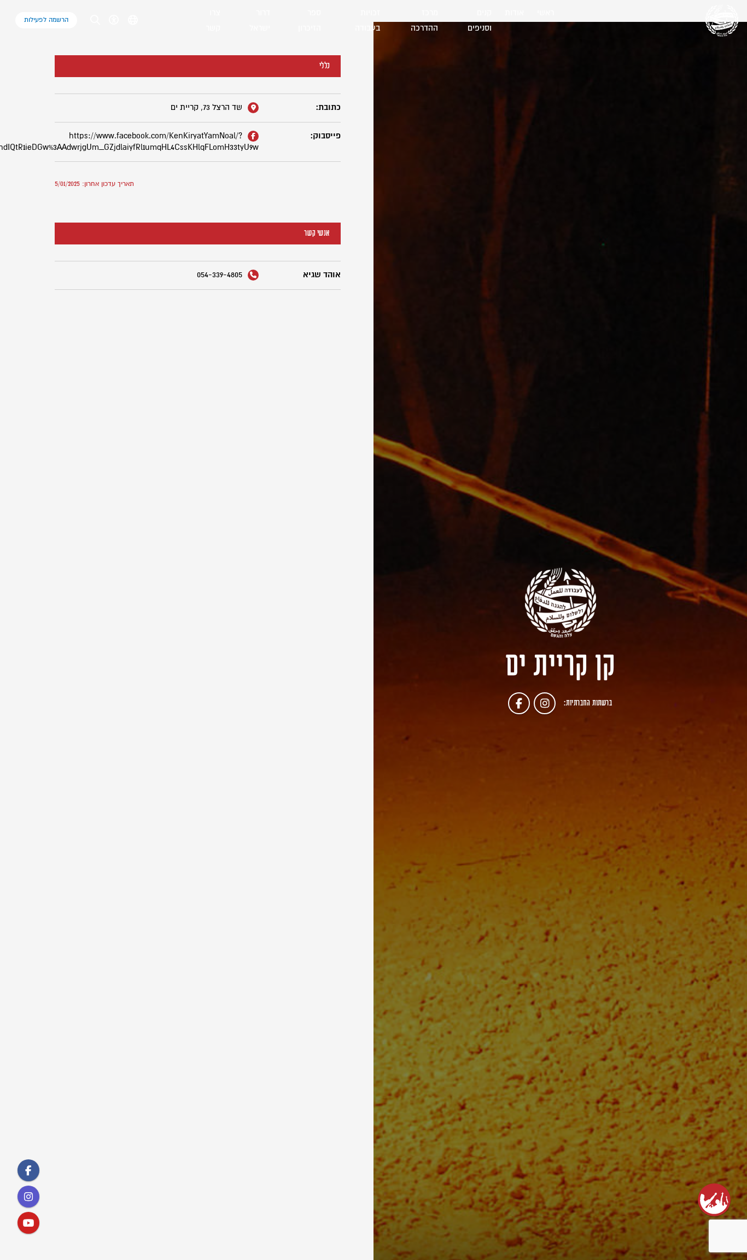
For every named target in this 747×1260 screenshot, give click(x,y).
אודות (514, 12)
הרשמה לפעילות (46, 20)
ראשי (545, 12)
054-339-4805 (220, 274)
